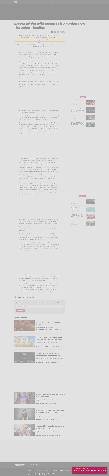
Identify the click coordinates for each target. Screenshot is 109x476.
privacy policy (91, 471)
